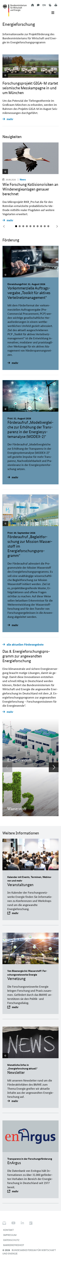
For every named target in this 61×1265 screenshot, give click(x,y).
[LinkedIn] (22, 1223)
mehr (10, 119)
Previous (7, 767)
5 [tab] (30, 226)
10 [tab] (48, 226)
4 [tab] (27, 226)
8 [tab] (41, 226)
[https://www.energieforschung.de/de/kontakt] (38, 5)
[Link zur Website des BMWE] (14, 8)
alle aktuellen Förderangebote (25, 644)
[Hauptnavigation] (52, 12)
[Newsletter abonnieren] (5, 1223)
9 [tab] (45, 226)
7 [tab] (38, 226)
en (44, 5)
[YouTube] (13, 1223)
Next (54, 767)
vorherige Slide (4, 226)
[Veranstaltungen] (31, 1223)
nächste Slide (57, 226)
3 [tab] (23, 226)
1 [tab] (16, 226)
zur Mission (19, 751)
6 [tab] (34, 226)
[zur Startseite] (32, 5)
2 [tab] (20, 226)
